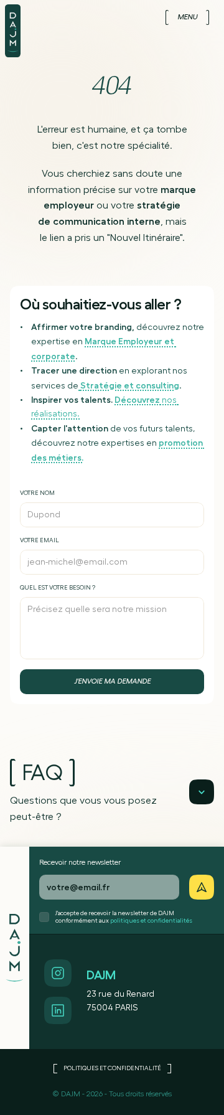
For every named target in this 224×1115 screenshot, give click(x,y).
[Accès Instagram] (58, 973)
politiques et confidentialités (151, 921)
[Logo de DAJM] (17, 28)
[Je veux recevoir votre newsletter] (201, 887)
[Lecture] (201, 791)
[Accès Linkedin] (58, 1010)
